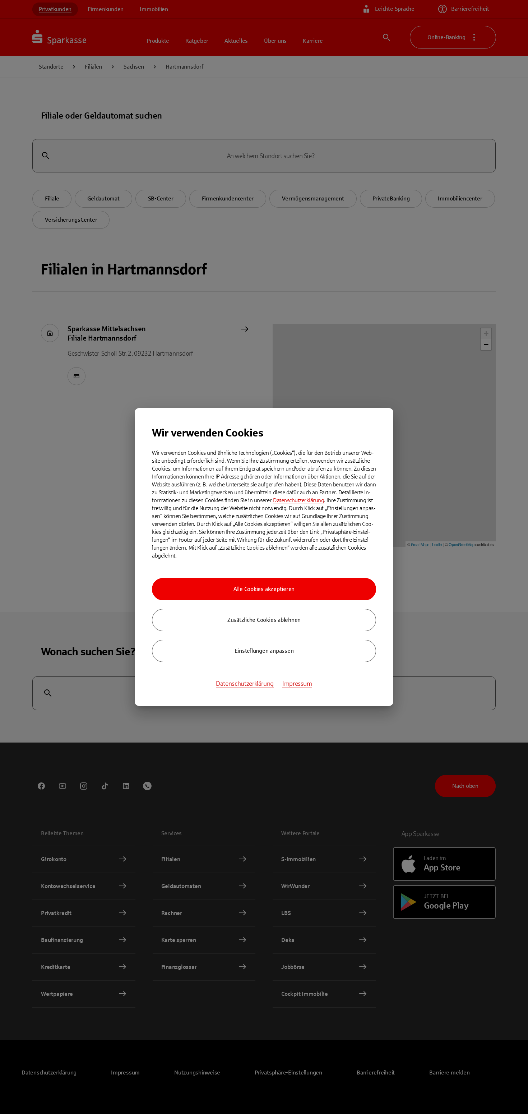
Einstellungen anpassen (264, 651)
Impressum (297, 683)
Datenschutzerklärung (298, 500)
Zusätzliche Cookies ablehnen (264, 620)
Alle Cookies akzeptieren (264, 589)
